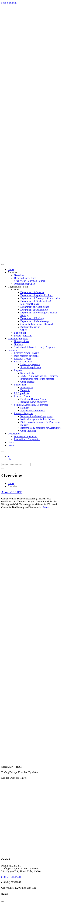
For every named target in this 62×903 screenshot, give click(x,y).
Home (11, 269)
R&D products (21, 393)
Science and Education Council (29, 280)
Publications (20, 384)
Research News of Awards (33, 402)
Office (23, 329)
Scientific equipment (30, 367)
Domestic (25, 390)
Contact (11, 445)
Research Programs (23, 413)
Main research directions (26, 355)
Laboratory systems (30, 364)
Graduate (18, 344)
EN (9, 459)
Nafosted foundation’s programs (36, 416)
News (11, 442)
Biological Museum (30, 327)
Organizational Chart (24, 283)
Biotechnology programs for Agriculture (40, 427)
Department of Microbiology (34, 321)
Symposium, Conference (32, 410)
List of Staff (20, 332)
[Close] (2, 901)
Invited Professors (23, 335)
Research (12, 350)
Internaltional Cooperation (27, 439)
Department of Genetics (32, 292)
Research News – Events (26, 353)
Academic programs (18, 338)
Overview (19, 275)
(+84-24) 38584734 (11, 876)
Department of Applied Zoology (36, 295)
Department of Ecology (32, 318)
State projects (27, 373)
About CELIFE (11, 492)
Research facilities (23, 361)
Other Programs (28, 430)
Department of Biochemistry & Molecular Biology (35, 302)
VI (9, 456)
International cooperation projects (37, 378)
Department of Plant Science (34, 306)
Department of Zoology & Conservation (40, 298)
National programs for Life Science (38, 419)
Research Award (22, 396)
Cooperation (14, 433)
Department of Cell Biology (34, 309)
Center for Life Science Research (37, 324)
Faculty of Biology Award (33, 399)
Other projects (27, 381)
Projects (18, 370)
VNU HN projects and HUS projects (39, 376)
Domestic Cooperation (25, 436)
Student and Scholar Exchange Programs (34, 347)
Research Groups (22, 358)
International (26, 387)
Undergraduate (21, 341)
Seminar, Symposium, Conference (31, 404)
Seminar (24, 407)
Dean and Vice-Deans (25, 278)
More (46, 507)
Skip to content (8, 2)
